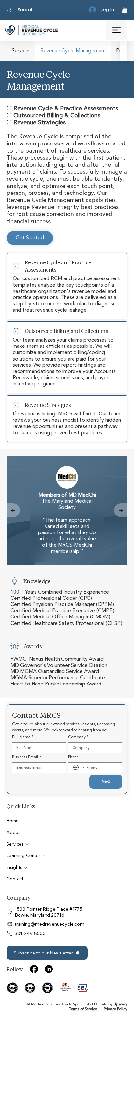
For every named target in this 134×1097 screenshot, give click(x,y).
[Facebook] (34, 969)
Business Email (26, 757)
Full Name (22, 737)
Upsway (120, 1004)
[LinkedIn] (49, 969)
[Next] (120, 510)
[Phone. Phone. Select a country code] (78, 767)
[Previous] (13, 510)
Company (78, 737)
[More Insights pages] (25, 867)
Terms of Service (83, 1009)
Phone (73, 757)
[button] (124, 10)
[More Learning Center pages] (44, 855)
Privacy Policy (115, 1009)
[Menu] (116, 30)
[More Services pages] (27, 844)
